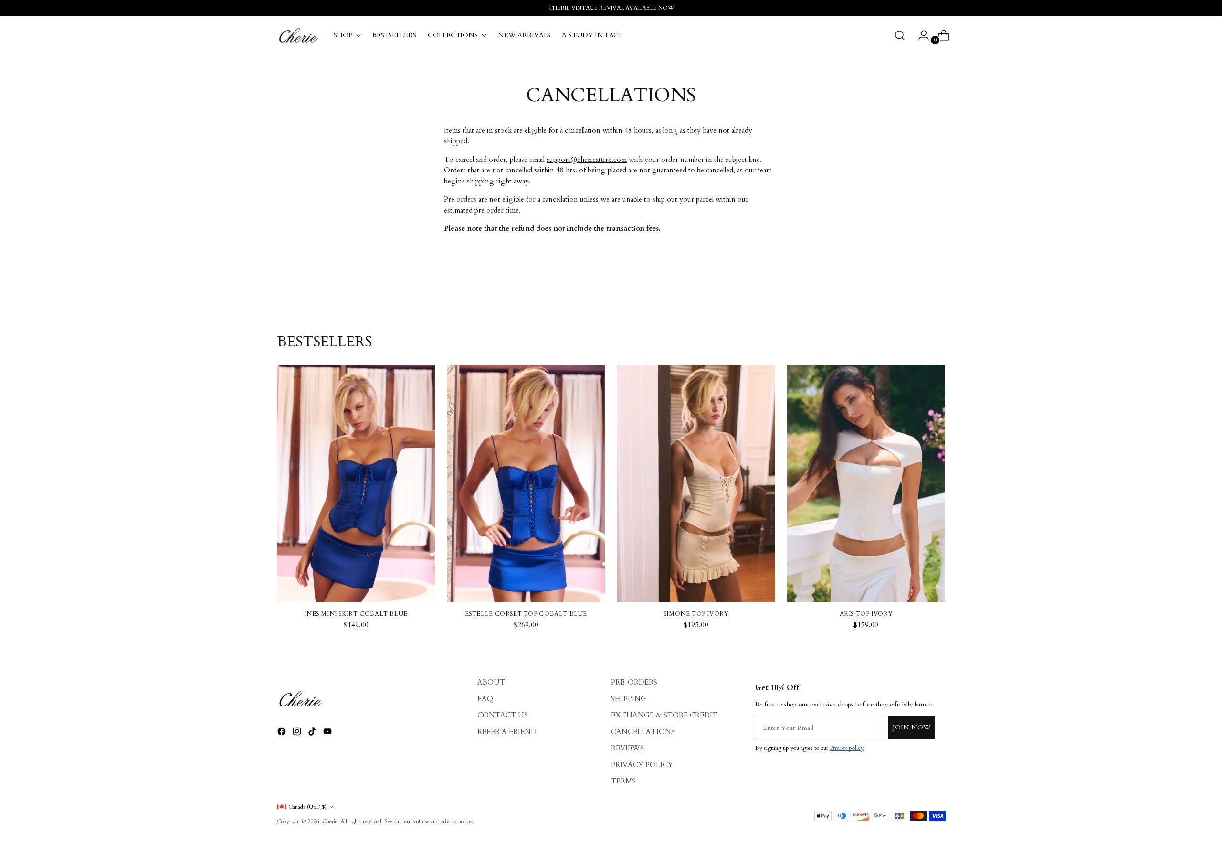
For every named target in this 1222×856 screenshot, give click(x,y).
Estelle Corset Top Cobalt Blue (526, 614)
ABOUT (491, 682)
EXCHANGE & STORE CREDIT (664, 715)
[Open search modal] (899, 35)
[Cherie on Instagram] (298, 733)
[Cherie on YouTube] (328, 733)
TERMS (623, 781)
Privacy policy (847, 748)
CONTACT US (502, 715)
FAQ (485, 699)
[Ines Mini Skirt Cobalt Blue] (356, 483)
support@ (587, 159)
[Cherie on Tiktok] (313, 733)
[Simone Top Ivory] (696, 483)
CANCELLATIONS (643, 732)
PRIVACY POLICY (642, 765)
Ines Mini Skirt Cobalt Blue (356, 614)
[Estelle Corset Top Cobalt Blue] (526, 483)
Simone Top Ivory (696, 614)
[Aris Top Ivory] (866, 483)
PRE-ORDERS (634, 682)
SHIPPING (628, 699)
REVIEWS (627, 748)
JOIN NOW (911, 727)
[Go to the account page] (919, 35)
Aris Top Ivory (866, 614)
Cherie (329, 821)
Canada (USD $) (307, 807)
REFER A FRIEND (507, 732)
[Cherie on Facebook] (282, 733)
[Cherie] (298, 35)
